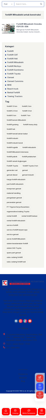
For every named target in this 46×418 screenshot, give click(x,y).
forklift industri (12, 138)
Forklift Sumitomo (15, 70)
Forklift (10, 51)
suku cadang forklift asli (16, 262)
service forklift (12, 225)
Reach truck (12, 89)
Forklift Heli (12, 58)
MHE (9, 85)
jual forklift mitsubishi (15, 184)
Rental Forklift (13, 92)
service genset (13, 234)
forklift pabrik (12, 157)
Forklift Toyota (13, 73)
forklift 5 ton (11, 115)
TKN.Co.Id (22, 391)
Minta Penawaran (28, 413)
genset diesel (12, 175)
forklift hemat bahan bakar (17, 134)
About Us (23, 378)
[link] (16, 321)
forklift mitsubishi (29, 147)
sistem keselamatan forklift (17, 243)
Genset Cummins (15, 81)
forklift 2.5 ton (12, 111)
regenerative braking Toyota (18, 211)
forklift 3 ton (27, 111)
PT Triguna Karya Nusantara (18, 207)
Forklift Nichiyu (14, 66)
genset (25, 170)
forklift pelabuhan (29, 157)
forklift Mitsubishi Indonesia (17, 152)
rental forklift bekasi (29, 216)
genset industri (28, 175)
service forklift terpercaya (17, 230)
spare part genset (14, 253)
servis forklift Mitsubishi (16, 239)
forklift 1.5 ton (12, 106)
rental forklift (12, 216)
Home (6, 413)
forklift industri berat (15, 143)
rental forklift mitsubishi (16, 221)
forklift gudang (12, 124)
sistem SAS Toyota (14, 248)
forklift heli (11, 129)
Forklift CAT (12, 55)
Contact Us (23, 374)
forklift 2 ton (26, 106)
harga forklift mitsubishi (16, 179)
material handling (13, 193)
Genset (10, 77)
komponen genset (14, 189)
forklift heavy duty (30, 124)
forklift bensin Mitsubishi (16, 120)
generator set (12, 170)
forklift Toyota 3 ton (30, 166)
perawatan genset (14, 202)
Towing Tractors (14, 96)
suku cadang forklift (15, 257)
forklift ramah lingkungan (17, 161)
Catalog (15, 413)
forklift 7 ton (25, 115)
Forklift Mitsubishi (15, 62)
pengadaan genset (14, 198)
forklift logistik (12, 147)
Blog (23, 381)
